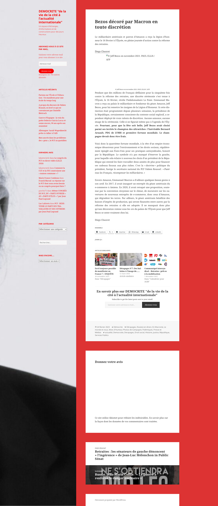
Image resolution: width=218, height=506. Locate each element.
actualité (108, 332)
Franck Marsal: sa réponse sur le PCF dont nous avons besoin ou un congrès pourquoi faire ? (52, 183)
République (164, 332)
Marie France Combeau (49, 178)
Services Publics (102, 335)
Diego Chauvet (102, 51)
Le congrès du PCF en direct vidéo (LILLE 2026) (53, 161)
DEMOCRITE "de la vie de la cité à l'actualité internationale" (52, 16)
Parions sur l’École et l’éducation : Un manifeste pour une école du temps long (51, 98)
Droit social (139, 332)
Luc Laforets (44, 203)
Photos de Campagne (132, 329)
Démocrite (118, 327)
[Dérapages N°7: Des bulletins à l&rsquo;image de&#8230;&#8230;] (131, 259)
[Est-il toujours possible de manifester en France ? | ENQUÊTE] (106, 259)
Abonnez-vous (46, 71)
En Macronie (157, 327)
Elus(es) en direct (144, 327)
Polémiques (147, 329)
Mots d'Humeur (115, 329)
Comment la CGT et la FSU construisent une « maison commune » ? (52, 171)
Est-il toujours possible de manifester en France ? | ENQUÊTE (105, 271)
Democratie (118, 332)
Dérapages (131, 327)
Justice (156, 332)
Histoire (148, 332)
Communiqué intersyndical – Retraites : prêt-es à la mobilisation (155, 271)
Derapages (129, 332)
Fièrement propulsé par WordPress (110, 500)
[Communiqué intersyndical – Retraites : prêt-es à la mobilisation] (155, 259)
